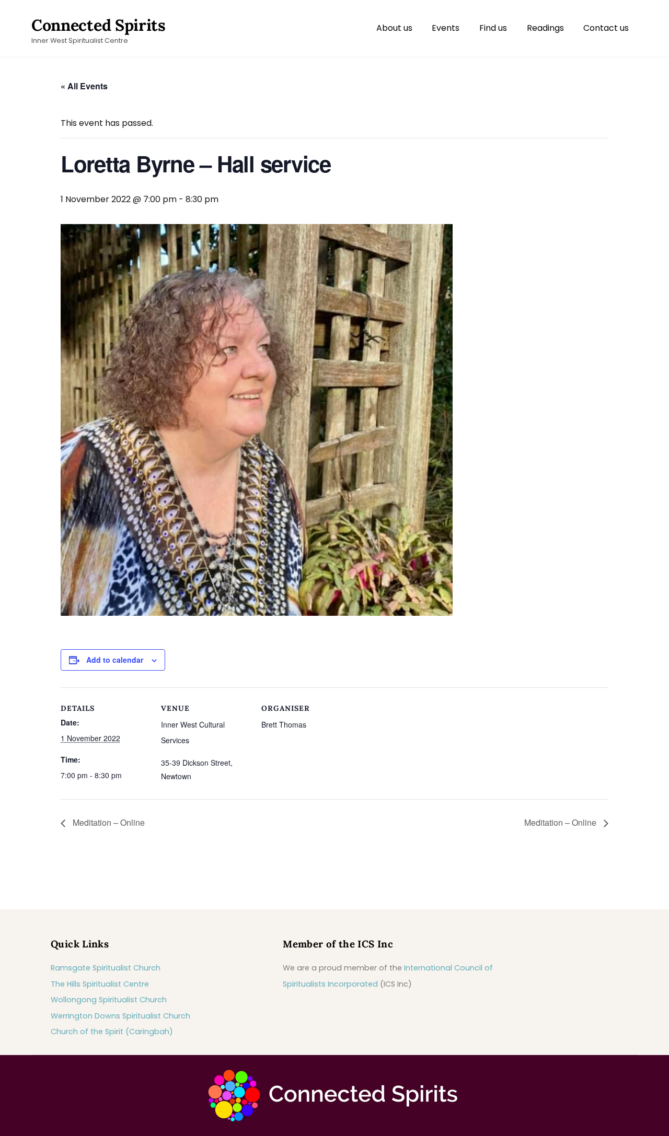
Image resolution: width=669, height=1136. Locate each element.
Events (445, 28)
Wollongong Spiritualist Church (109, 999)
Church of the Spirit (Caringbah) (112, 1031)
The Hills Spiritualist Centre (100, 984)
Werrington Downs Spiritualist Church (120, 1016)
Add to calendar (114, 659)
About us (394, 28)
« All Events (84, 86)
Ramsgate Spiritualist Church (105, 968)
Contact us (606, 28)
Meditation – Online (108, 822)
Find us (493, 28)
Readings (545, 28)
